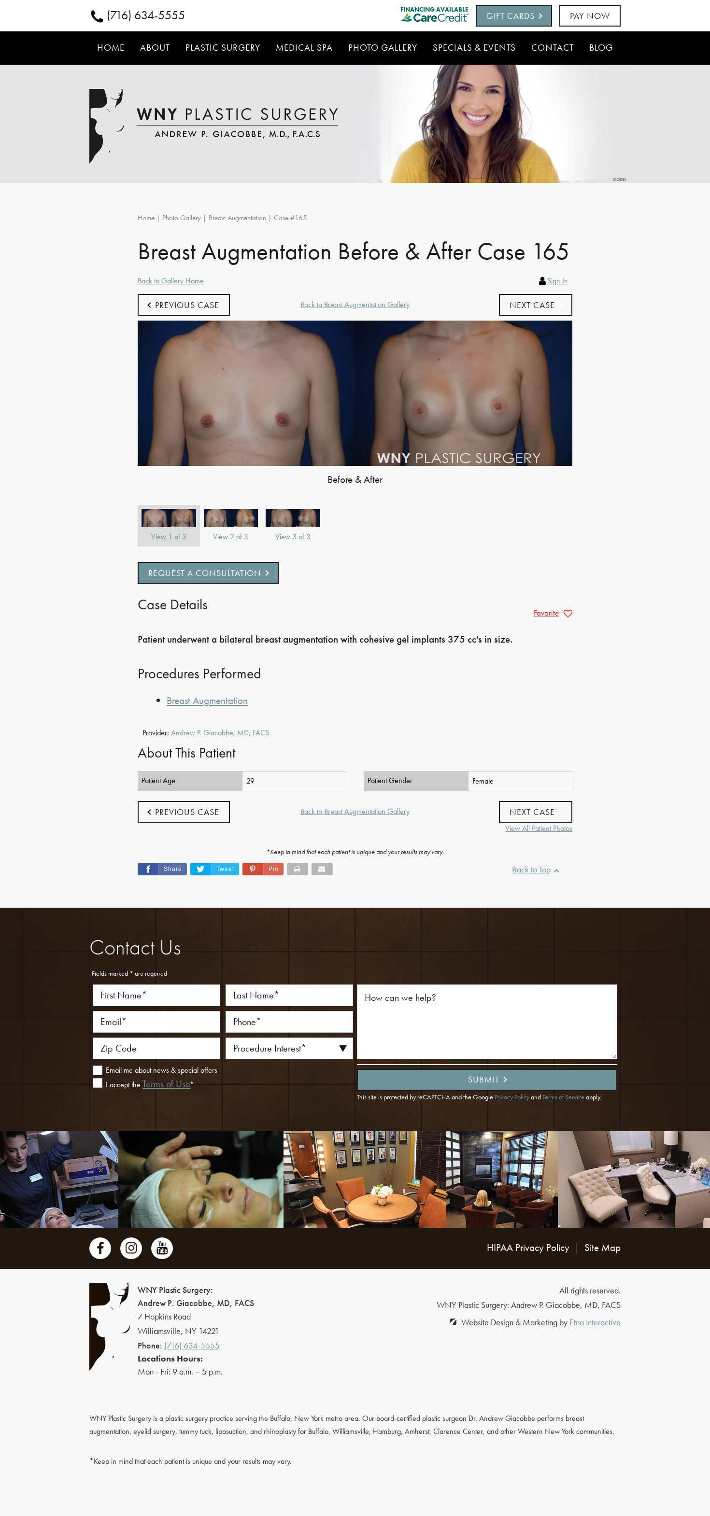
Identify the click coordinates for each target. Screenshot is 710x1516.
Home (111, 48)
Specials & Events (474, 48)
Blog (601, 48)
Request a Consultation (204, 572)
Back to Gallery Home (171, 281)
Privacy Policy (512, 1097)
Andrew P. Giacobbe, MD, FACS (220, 733)
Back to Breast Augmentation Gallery (355, 304)
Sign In (557, 281)
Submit (483, 1079)
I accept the (123, 1085)
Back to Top (531, 869)
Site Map (602, 1247)
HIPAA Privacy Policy (528, 1247)
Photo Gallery (382, 48)
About (155, 48)
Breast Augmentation (237, 218)
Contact (552, 48)
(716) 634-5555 (192, 1345)
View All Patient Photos (538, 828)
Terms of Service (563, 1097)
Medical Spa (304, 48)
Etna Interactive (595, 1322)
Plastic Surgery (222, 48)
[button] (184, 305)
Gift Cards (510, 15)
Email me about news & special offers (161, 1070)
